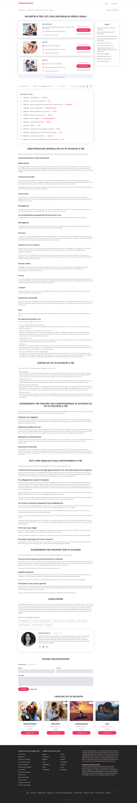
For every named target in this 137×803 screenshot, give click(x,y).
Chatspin (62, 764)
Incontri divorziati (81, 621)
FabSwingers (63, 769)
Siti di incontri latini (23, 764)
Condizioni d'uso (78, 793)
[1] (28, 664)
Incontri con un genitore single (41, 621)
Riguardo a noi (51, 793)
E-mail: (58, 668)
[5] (35, 664)
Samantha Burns (44, 633)
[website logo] (30, 29)
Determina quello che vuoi (104, 56)
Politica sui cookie (89, 793)
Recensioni (114, 3)
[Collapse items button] (55, 77)
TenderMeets (45, 764)
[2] (30, 664)
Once (49, 101)
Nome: (20, 668)
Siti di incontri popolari (24, 772)
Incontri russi (21, 754)
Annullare (33, 689)
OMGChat (45, 97)
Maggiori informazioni (83, 34)
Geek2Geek (69, 104)
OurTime (62, 757)
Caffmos (62, 759)
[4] (33, 664)
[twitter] (47, 646)
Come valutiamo (99, 793)
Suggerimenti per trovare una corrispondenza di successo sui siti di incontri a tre (107, 49)
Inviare (23, 689)
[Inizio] (26, 3)
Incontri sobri (70, 621)
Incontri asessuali (24, 624)
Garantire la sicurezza (103, 61)
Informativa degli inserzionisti (64, 793)
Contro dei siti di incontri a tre (105, 45)
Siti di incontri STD (36, 624)
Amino (58, 129)
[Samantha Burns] (28, 639)
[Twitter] (87, 86)
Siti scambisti (48, 624)
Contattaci (108, 793)
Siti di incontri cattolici (24, 759)
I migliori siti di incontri (24, 782)
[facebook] (39, 646)
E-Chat (62, 754)
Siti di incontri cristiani (24, 762)
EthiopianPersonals (50, 108)
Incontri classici (22, 780)
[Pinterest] (91, 86)
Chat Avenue (63, 762)
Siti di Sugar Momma (25, 621)
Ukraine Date (45, 769)
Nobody (48, 122)
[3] (31, 664)
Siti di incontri (22, 775)
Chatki (55, 111)
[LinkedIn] (83, 86)
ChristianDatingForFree (48, 118)
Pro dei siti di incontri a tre (104, 43)
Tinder (44, 767)
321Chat (50, 115)
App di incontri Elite (23, 777)
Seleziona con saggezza (103, 54)
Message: (21, 675)
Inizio (106, 3)
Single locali (21, 757)
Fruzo (61, 132)
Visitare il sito (83, 30)
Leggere (29, 729)
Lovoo (62, 767)
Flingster (44, 754)
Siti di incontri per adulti (24, 767)
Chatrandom (45, 757)
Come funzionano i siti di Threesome (107, 36)
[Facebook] (80, 86)
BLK (39, 125)
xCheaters (50, 136)
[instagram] (43, 646)
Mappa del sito (42, 793)
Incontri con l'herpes (58, 621)
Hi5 (63, 139)
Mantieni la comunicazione (104, 59)
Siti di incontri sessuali (24, 785)
